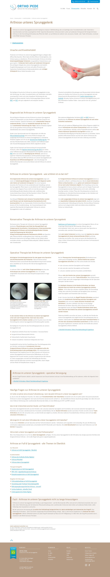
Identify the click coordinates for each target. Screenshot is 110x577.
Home (11, 18)
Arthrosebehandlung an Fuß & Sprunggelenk (24, 481)
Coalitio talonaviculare (86, 96)
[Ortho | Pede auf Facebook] (89, 565)
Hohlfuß (60, 98)
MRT (11, 100)
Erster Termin (88, 551)
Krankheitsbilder (27, 18)
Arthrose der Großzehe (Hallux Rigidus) (23, 457)
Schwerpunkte (75, 8)
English (68, 553)
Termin (94, 1)
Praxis (68, 8)
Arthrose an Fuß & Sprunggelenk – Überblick (24, 450)
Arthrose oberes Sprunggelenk (20, 462)
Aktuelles (83, 8)
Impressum (69, 557)
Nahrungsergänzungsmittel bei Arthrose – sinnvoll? (26, 486)
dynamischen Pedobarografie (38, 139)
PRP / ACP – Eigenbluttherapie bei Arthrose (24, 471)
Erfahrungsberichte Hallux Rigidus (21, 492)
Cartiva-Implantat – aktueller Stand (22, 489)
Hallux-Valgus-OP (89, 555)
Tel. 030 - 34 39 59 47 (25, 568)
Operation (13, 265)
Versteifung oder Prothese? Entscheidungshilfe (25, 484)
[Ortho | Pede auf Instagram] (86, 565)
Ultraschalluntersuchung (17, 135)
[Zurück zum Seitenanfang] (11, 540)
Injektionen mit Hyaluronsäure (67, 224)
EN (94, 8)
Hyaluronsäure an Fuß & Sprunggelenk (23, 469)
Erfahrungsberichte (90, 557)
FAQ (68, 555)
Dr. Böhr (63, 8)
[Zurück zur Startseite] (24, 9)
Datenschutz (70, 559)
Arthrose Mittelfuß (17, 459)
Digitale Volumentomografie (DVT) (32, 149)
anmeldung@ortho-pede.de (26, 567)
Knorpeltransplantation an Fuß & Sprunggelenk (25, 474)
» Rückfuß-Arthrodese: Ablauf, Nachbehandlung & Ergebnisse (76, 329)
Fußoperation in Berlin (90, 553)
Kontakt (89, 8)
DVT (16, 100)
